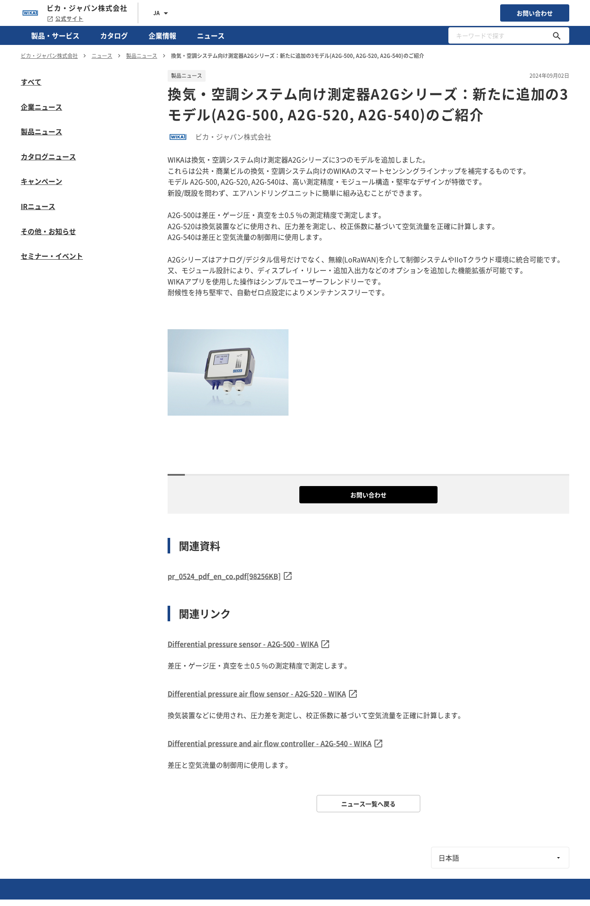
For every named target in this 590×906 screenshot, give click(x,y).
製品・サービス (55, 35)
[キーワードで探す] (557, 35)
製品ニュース (41, 131)
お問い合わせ (535, 13)
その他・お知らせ (48, 231)
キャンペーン (41, 181)
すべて (31, 81)
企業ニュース (41, 107)
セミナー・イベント (52, 256)
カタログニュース (48, 156)
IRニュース (38, 206)
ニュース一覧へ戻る (368, 803)
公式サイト (69, 18)
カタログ (114, 35)
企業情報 (162, 35)
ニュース (211, 35)
